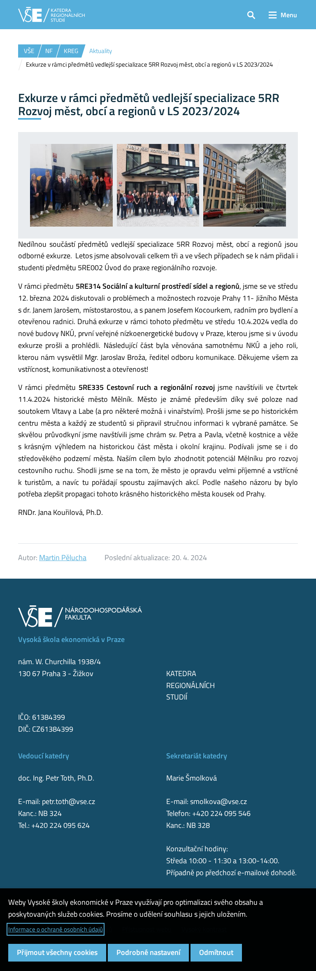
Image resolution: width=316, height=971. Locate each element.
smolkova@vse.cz (218, 801)
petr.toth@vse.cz (68, 801)
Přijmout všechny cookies (57, 952)
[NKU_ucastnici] (158, 185)
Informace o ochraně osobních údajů (55, 929)
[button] (251, 15)
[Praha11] (71, 185)
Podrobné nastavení (148, 952)
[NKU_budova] (244, 185)
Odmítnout (216, 952)
